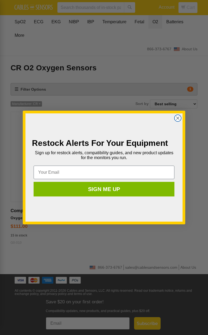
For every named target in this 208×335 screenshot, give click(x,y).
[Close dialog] (177, 118)
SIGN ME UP (104, 189)
